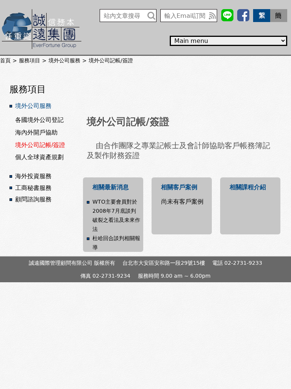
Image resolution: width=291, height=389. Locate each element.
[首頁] (41, 29)
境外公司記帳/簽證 (40, 145)
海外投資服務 (33, 176)
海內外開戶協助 (36, 132)
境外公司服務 (33, 106)
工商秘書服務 (33, 188)
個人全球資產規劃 (39, 157)
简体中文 (278, 15)
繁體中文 (261, 15)
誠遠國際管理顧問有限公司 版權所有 (72, 263)
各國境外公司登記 (39, 120)
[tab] (45, 106)
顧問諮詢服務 (33, 199)
